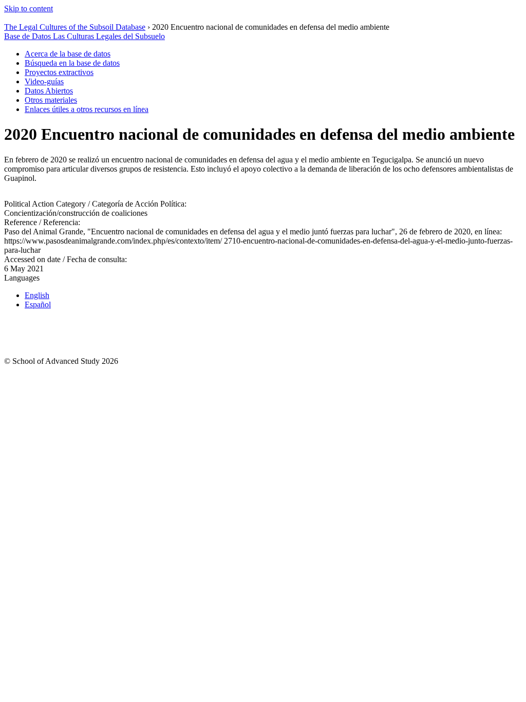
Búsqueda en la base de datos (72, 63)
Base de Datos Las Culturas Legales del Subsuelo (84, 36)
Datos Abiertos (49, 90)
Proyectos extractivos (59, 72)
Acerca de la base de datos (67, 53)
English (37, 295)
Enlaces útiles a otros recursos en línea (86, 109)
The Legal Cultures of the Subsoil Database (74, 27)
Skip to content (28, 8)
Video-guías (44, 81)
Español (38, 304)
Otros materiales (51, 100)
